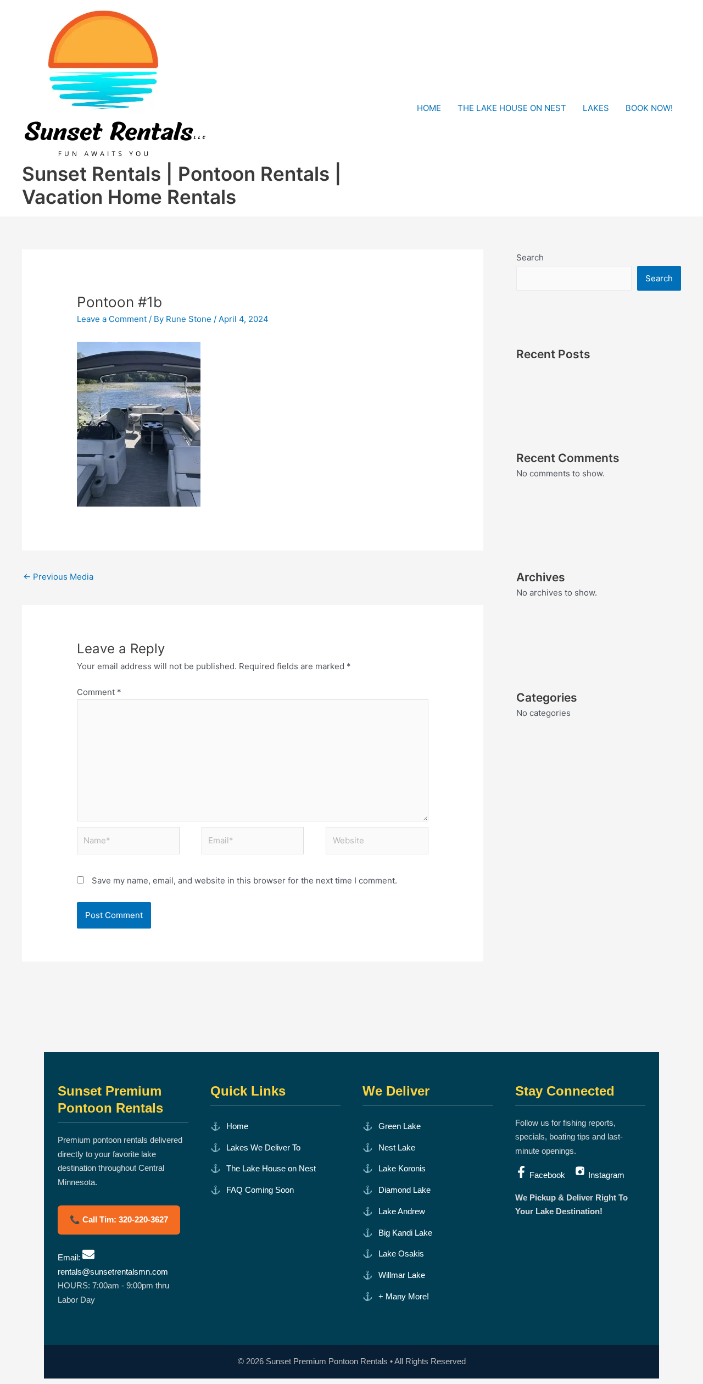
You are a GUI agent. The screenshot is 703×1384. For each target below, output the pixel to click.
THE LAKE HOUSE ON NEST (511, 108)
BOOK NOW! (649, 108)
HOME (429, 108)
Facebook (547, 1175)
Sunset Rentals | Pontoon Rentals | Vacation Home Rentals (182, 185)
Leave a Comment (112, 319)
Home (237, 1126)
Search (530, 257)
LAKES (596, 108)
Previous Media (58, 576)
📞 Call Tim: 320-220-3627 (119, 1219)
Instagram (605, 1175)
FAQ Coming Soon (260, 1189)
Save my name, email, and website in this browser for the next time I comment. (244, 880)
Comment (99, 692)
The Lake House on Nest (271, 1168)
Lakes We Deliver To (263, 1147)
